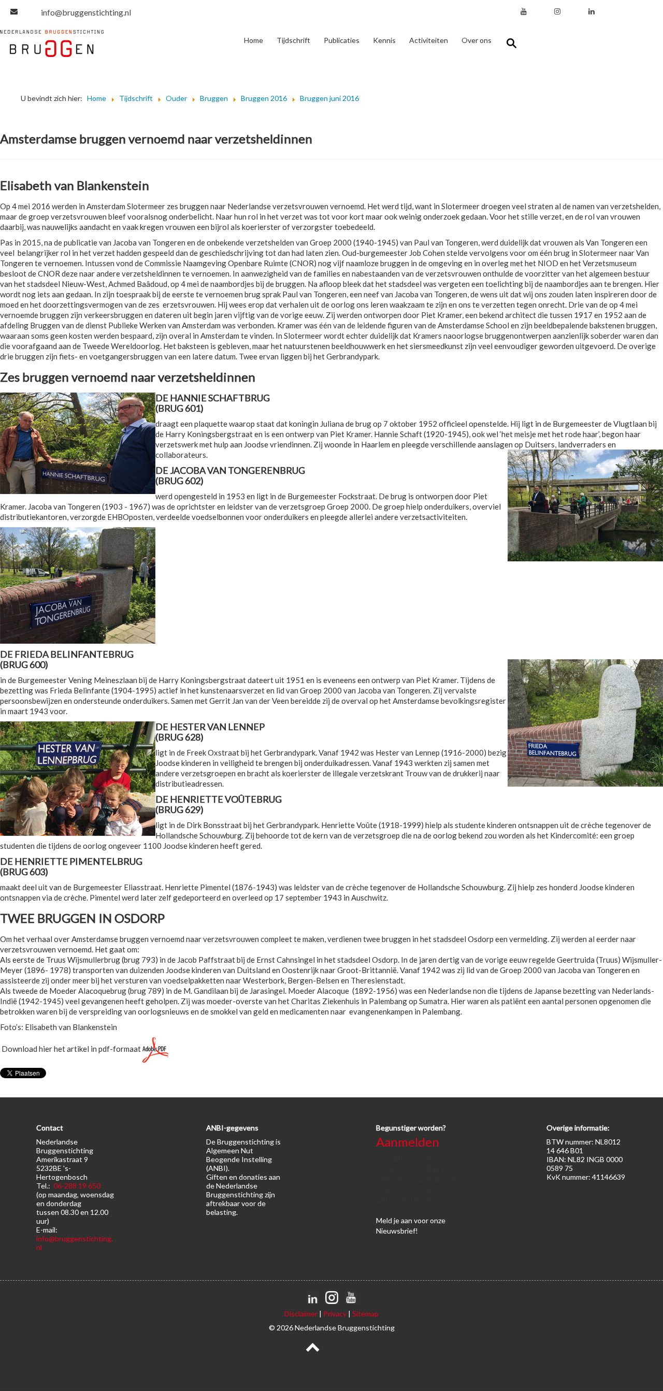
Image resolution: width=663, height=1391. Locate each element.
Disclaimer (301, 1313)
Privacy (335, 1313)
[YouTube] (524, 11)
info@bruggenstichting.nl (86, 12)
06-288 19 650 (76, 1185)
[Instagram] (557, 11)
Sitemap (365, 1313)
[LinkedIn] (591, 11)
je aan (403, 1220)
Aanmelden (407, 1141)
